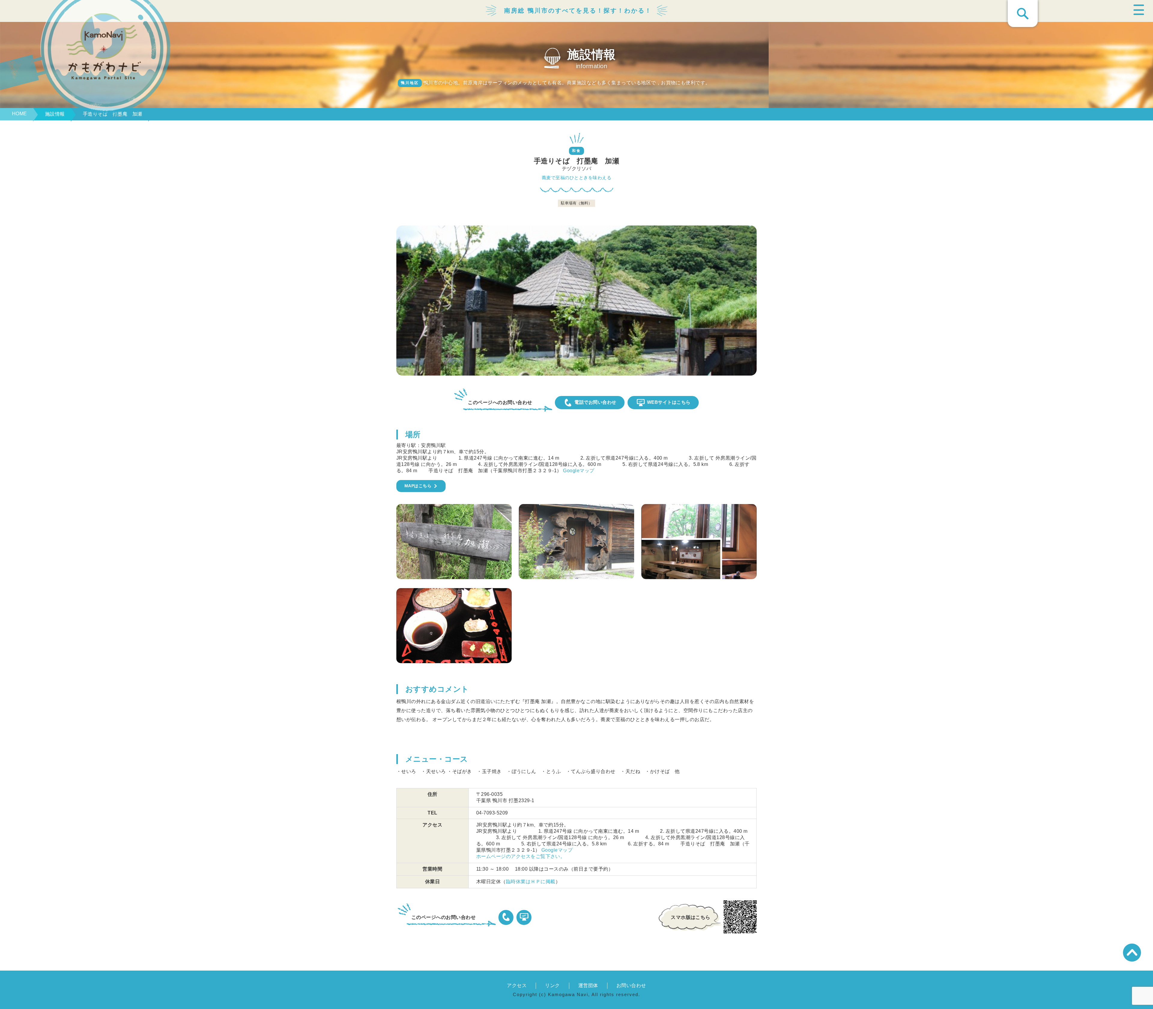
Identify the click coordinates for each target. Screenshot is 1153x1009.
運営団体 (588, 985)
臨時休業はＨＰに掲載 (530, 881)
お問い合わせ (631, 985)
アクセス (517, 985)
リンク (552, 985)
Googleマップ (578, 470)
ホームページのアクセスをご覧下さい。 (520, 856)
